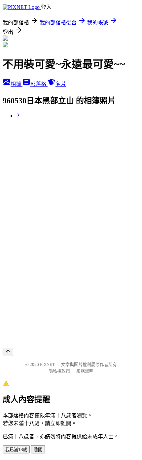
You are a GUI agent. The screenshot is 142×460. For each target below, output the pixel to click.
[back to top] (8, 352)
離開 (38, 449)
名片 (60, 84)
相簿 (16, 84)
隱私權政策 (59, 371)
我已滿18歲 (16, 449)
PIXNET (47, 364)
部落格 (39, 84)
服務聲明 (84, 371)
